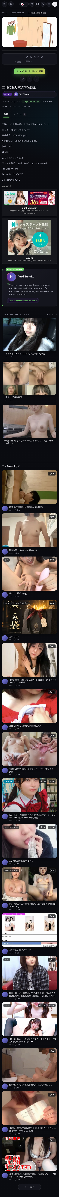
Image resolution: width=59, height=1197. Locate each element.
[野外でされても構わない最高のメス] (29, 701)
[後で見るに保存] (52, 469)
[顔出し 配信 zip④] (29, 571)
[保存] (36, 78)
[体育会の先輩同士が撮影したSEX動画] (29, 486)
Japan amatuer (17, 13)
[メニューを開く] (4, 4)
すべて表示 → (50, 313)
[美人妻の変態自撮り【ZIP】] (29, 833)
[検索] (11, 4)
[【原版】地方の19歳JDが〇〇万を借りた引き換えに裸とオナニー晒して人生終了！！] (29, 1096)
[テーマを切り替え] (41, 4)
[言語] (22, 4)
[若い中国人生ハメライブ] (29, 920)
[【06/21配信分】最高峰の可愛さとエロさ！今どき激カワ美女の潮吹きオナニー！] (29, 1009)
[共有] (22, 78)
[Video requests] (30, 4)
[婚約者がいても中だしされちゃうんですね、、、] (29, 1053)
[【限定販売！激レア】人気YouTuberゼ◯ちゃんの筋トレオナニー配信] (29, 657)
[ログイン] (53, 4)
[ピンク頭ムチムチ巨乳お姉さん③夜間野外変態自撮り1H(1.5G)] (29, 876)
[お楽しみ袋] (29, 613)
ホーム (4, 13)
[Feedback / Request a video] (36, 4)
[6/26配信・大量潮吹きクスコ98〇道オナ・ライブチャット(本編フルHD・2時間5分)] (29, 789)
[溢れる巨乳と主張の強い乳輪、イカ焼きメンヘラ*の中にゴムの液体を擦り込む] (29, 1141)
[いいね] (29, 78)
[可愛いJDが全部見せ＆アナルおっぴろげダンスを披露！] (29, 744)
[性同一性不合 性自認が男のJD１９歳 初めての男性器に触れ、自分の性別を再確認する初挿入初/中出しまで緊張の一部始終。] (29, 964)
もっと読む (29, 1169)
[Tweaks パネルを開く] (47, 4)
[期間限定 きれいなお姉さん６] (29, 529)
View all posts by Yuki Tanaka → (23, 299)
